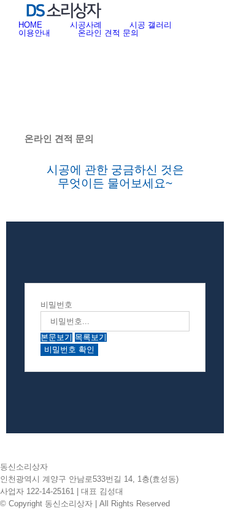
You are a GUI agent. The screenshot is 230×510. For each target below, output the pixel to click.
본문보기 (56, 337)
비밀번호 (56, 304)
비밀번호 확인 (69, 349)
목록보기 (91, 337)
